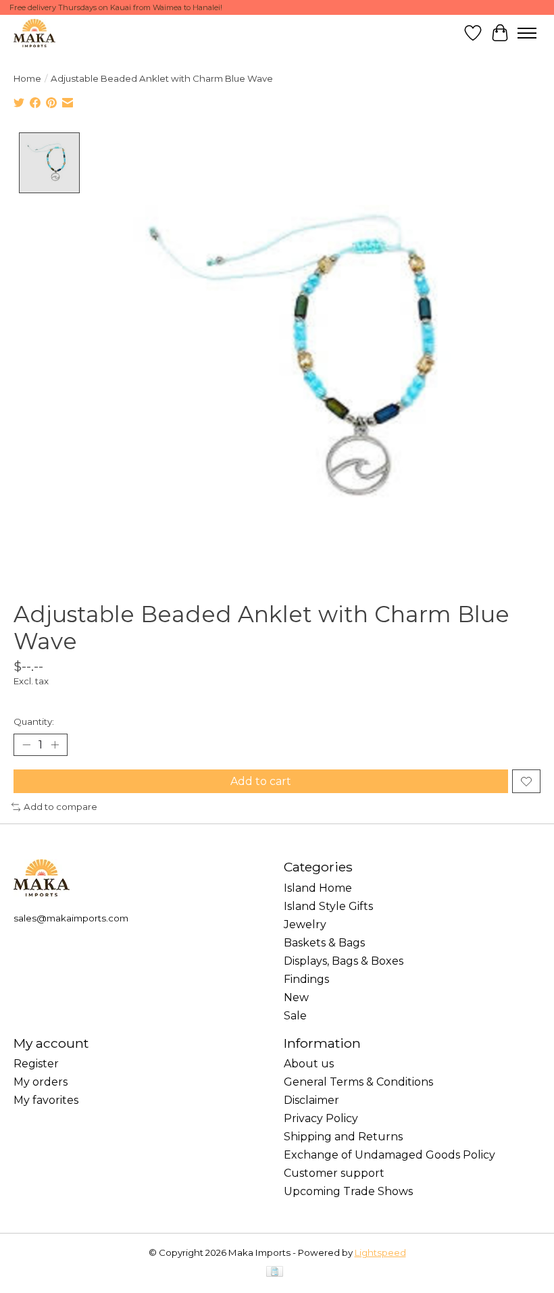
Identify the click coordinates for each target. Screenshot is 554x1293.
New (296, 997)
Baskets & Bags (324, 942)
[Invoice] (274, 1272)
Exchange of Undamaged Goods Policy (389, 1154)
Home (27, 78)
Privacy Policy (321, 1118)
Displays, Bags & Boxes (343, 961)
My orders (41, 1081)
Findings (306, 979)
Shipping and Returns (343, 1136)
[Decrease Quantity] (26, 745)
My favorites (46, 1100)
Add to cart (260, 781)
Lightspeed (380, 1252)
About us (309, 1063)
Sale (295, 1015)
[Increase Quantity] (55, 745)
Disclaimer (311, 1100)
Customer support (334, 1173)
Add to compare (60, 806)
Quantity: (34, 721)
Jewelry (305, 924)
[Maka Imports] (34, 33)
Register (36, 1063)
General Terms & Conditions (358, 1081)
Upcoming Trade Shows (348, 1191)
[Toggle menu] (526, 33)
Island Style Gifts (328, 906)
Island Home (318, 888)
